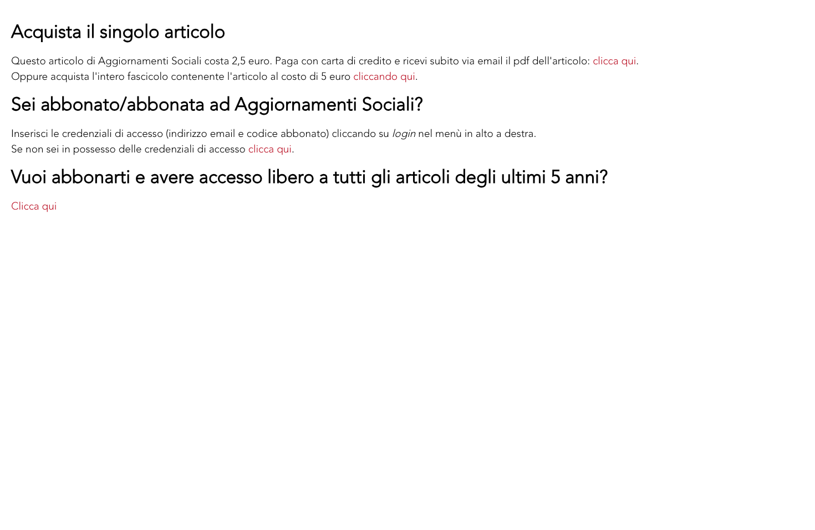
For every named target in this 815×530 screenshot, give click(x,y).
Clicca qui (34, 206)
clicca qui (614, 60)
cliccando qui (384, 76)
